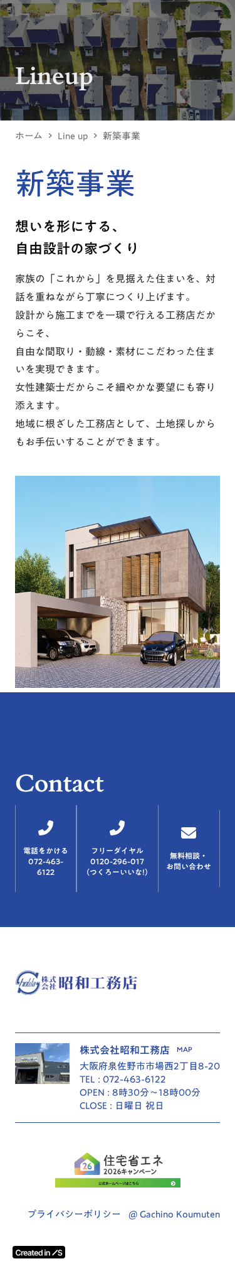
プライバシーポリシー (74, 1214)
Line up (73, 136)
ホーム (29, 136)
